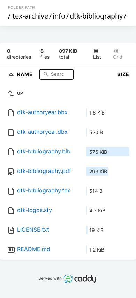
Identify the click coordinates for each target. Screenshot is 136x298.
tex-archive (30, 16)
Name (25, 74)
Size (123, 74)
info (59, 16)
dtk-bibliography (96, 16)
